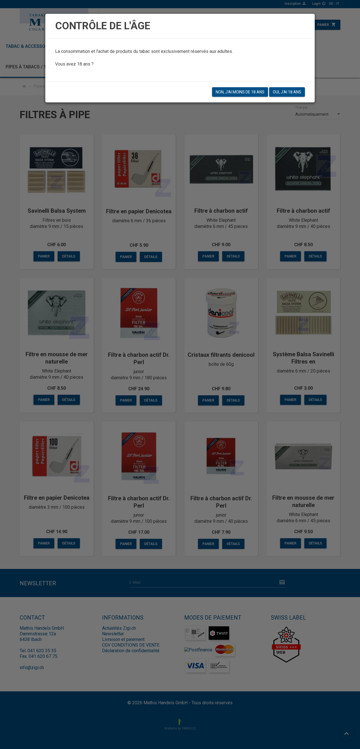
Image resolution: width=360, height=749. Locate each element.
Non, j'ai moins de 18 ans (240, 92)
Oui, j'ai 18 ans (287, 92)
